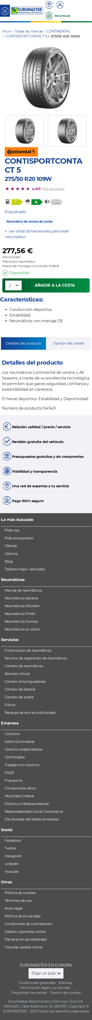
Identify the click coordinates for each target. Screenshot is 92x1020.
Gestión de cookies (65, 993)
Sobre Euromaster (20, 742)
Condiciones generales (36, 983)
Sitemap (65, 983)
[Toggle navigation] (5, 11)
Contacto (12, 734)
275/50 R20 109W (28, 178)
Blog (9, 561)
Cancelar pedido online (23, 947)
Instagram (13, 856)
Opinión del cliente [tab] (68, 343)
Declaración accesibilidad (26, 939)
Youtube (11, 872)
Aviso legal (14, 908)
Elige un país (44, 973)
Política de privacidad (22, 916)
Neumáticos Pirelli (20, 614)
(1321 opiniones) (53, 189)
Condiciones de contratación (28, 924)
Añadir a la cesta (55, 285)
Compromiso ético (20, 788)
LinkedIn (12, 864)
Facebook (13, 840)
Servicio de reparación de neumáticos (36, 658)
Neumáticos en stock (22, 629)
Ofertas (11, 546)
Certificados (15, 757)
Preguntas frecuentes (29, 993)
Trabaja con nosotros (22, 765)
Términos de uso (18, 900)
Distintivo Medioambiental (27, 804)
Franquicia (13, 780)
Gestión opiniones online (25, 932)
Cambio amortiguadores (25, 681)
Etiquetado (15, 212)
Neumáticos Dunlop (21, 621)
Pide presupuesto (19, 538)
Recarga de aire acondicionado (30, 713)
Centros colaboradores (23, 749)
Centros (11, 554)
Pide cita (12, 530)
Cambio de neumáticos (24, 666)
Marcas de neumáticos (23, 590)
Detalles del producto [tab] (23, 343)
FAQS (9, 773)
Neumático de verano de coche (30, 221)
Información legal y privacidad (45, 988)
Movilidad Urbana (19, 796)
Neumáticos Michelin (22, 606)
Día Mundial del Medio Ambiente (32, 819)
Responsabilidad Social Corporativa (34, 811)
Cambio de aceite (19, 697)
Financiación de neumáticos (28, 650)
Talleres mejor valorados (25, 569)
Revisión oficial (17, 674)
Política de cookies (20, 893)
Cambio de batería (20, 689)
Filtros (10, 705)
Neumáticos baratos (21, 598)
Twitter (11, 848)
